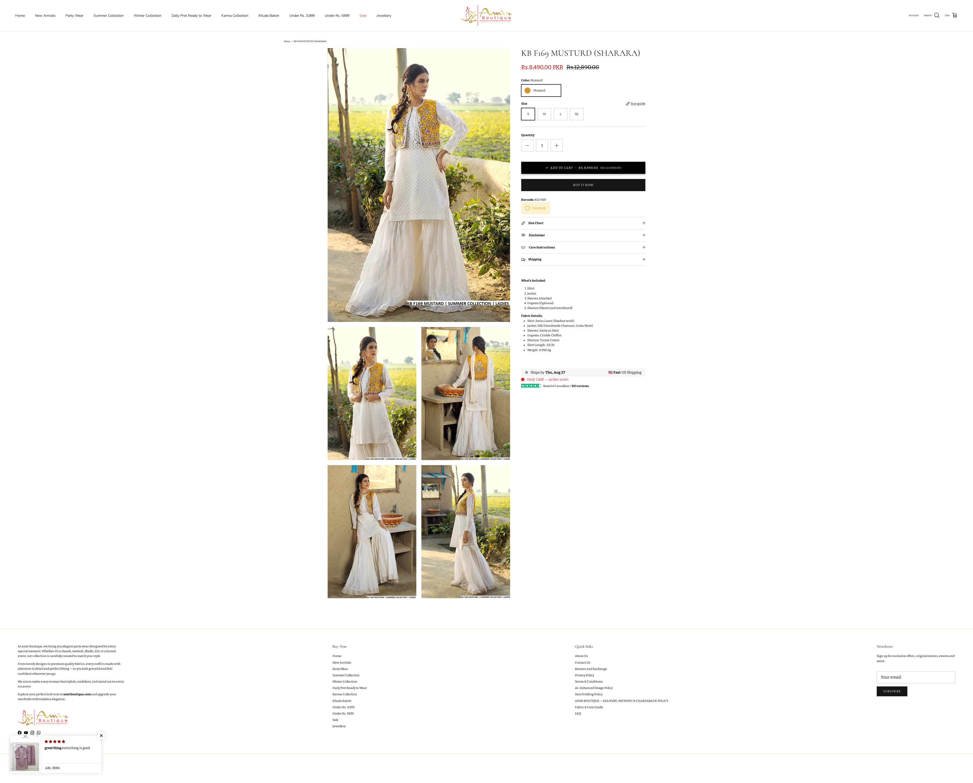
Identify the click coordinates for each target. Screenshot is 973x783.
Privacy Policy (584, 675)
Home (20, 15)
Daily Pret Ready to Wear (191, 15)
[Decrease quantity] (527, 145)
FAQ (578, 713)
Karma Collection (234, 15)
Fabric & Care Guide (589, 707)
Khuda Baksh (268, 15)
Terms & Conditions (589, 681)
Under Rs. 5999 (337, 15)
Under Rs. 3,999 (302, 15)
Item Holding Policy (589, 694)
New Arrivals (45, 15)
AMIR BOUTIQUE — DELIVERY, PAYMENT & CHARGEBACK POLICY (621, 701)
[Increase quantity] (557, 145)
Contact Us (582, 662)
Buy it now (583, 185)
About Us (581, 656)
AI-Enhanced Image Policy (594, 688)
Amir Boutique (35, 768)
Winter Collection (147, 15)
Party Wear (74, 15)
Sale (363, 15)
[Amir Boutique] (486, 15)
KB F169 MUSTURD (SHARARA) (310, 41)
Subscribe (892, 691)
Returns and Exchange (591, 669)
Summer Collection (108, 15)
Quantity (528, 135)
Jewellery (384, 15)
